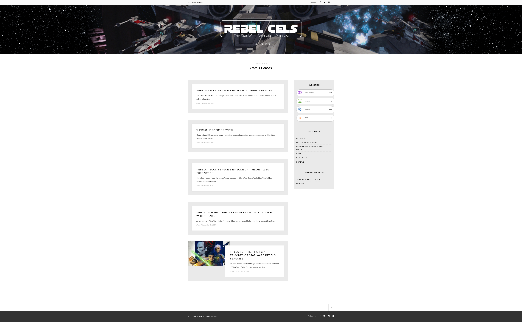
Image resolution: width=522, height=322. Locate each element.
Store (317, 179)
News (198, 103)
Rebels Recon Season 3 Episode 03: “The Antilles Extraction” (232, 171)
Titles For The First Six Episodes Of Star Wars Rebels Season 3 (253, 255)
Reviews (300, 162)
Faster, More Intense (306, 142)
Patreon (300, 183)
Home (254, 44)
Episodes (300, 138)
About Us (265, 44)
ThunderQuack (303, 179)
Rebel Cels (301, 158)
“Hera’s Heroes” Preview (214, 130)
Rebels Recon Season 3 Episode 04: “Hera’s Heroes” (234, 90)
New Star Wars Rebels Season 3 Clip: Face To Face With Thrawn (234, 214)
